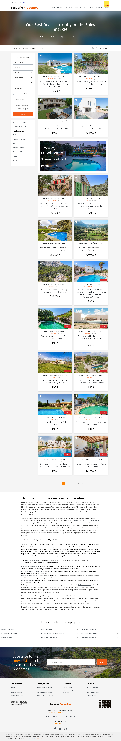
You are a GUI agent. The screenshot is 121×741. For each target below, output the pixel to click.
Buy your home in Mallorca (44, 687)
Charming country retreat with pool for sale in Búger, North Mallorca (91, 82)
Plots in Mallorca (6, 638)
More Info (46, 166)
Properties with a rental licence (31, 571)
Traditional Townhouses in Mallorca (52, 633)
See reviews (58, 723)
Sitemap (72, 716)
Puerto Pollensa (19, 139)
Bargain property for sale (30, 576)
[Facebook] (55, 728)
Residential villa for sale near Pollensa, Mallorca (55, 423)
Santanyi (16, 160)
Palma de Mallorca (20, 152)
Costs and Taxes (41, 690)
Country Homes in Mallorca (89, 633)
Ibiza (77, 8)
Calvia (15, 156)
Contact (98, 8)
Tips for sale (65, 692)
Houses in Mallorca (7, 629)
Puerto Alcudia (18, 148)
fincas (64, 551)
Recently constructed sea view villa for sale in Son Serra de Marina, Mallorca (91, 127)
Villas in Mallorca (46, 629)
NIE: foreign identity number (44, 692)
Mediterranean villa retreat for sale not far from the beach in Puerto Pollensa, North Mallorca (55, 84)
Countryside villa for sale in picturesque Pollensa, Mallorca (91, 423)
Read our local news (93, 687)
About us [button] (83, 8)
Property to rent (19, 126)
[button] (24, 2)
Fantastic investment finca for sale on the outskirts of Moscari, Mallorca (55, 127)
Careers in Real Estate (17, 695)
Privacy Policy (63, 716)
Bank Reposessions (28, 580)
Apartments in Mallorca (88, 629)
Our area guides (91, 690)
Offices (13, 687)
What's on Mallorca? (51, 37)
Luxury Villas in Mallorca (9, 633)
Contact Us (14, 690)
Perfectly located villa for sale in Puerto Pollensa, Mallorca (91, 465)
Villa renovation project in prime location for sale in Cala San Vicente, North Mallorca (91, 206)
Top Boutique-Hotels (93, 692)
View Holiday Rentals (71, 37)
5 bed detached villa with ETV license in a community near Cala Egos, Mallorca (55, 465)
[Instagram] (65, 728)
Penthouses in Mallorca (88, 638)
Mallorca (69, 8)
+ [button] (16, 2)
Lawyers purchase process (69, 690)
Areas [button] (91, 8)
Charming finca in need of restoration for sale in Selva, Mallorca (55, 381)
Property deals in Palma (33, 561)
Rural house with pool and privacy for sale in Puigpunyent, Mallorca (55, 290)
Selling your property (68, 687)
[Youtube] (60, 728)
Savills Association (16, 692)
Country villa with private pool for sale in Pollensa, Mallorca (55, 337)
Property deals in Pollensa (30, 566)
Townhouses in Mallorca (49, 638)
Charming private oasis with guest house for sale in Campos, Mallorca (91, 381)
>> (82, 483)
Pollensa (16, 135)
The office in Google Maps (56, 712)
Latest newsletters (92, 695)
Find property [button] (58, 8)
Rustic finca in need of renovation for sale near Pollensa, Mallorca (91, 249)
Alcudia (15, 143)
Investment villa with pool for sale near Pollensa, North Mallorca (55, 249)
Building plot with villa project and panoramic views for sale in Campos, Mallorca (91, 338)
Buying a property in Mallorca (45, 695)
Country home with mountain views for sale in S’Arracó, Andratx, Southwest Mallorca (55, 206)
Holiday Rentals (19, 122)
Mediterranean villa (84, 585)
